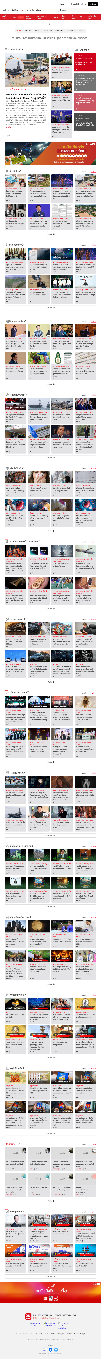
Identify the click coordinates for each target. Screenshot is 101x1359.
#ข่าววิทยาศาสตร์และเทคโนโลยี (14, 559)
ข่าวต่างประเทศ (71, 30)
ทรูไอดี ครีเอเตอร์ (92, 17)
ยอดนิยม (84, 172)
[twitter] (56, 1350)
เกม (26, 10)
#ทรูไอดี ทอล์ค (10, 1086)
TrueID (9, 4)
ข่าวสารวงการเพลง (41, 17)
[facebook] (50, 1350)
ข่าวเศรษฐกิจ (59, 30)
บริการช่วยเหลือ (64, 1340)
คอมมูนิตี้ (69, 1334)
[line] (45, 1350)
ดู (8, 10)
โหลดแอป (62, 4)
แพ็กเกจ (53, 1334)
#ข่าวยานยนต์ (10, 637)
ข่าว (21, 17)
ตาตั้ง (32, 10)
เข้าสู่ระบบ (93, 4)
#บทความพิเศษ (57, 964)
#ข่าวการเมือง (56, 95)
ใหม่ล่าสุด (93, 172)
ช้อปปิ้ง (46, 1334)
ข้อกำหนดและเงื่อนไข (41, 1340)
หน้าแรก (19, 30)
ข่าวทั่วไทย (37, 30)
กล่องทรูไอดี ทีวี (74, 4)
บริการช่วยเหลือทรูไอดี (80, 1334)
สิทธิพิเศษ (15, 10)
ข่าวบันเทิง (28, 17)
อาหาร (56, 17)
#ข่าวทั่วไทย (79, 98)
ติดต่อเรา (70, 1340)
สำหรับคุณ (4, 17)
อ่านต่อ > (9, 127)
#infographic (10, 1229)
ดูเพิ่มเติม (49, 234)
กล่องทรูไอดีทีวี (61, 1334)
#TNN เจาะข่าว (11, 89)
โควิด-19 (28, 30)
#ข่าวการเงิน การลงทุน (13, 864)
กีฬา (14, 17)
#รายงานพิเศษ (57, 1012)
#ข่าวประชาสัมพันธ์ (11, 710)
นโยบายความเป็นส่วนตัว (53, 1340)
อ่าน (22, 10)
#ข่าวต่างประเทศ (80, 118)
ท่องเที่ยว (63, 17)
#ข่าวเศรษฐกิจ (56, 68)
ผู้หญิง (73, 17)
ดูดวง (81, 17)
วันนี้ (4, 10)
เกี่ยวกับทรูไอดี (31, 1340)
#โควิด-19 (9, 486)
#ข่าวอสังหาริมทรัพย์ (12, 935)
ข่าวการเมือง (48, 30)
